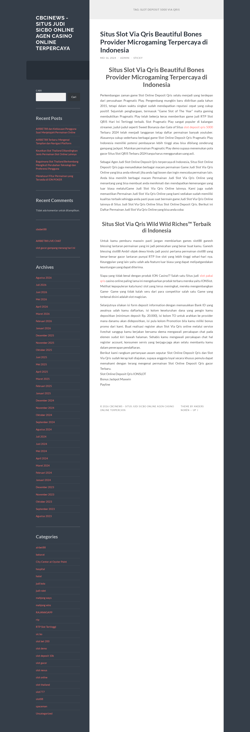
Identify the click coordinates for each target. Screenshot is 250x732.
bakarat (40, 554)
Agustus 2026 (44, 277)
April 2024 (42, 458)
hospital (40, 569)
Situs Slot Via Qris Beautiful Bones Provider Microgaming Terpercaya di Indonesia (154, 42)
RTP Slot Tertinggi (46, 626)
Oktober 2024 (44, 414)
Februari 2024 (44, 472)
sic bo (39, 634)
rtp (37, 619)
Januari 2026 (43, 328)
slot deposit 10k (45, 655)
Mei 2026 (41, 299)
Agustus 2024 (44, 429)
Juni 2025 (41, 357)
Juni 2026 (41, 292)
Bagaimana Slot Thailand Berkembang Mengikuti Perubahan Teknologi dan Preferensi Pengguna (57, 165)
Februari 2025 (44, 385)
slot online (41, 677)
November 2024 (45, 407)
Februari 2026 (44, 321)
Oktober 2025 (44, 349)
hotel (39, 576)
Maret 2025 (43, 378)
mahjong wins (43, 605)
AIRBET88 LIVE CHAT (48, 240)
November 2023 (45, 494)
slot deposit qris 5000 (198, 127)
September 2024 (45, 422)
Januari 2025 (43, 393)
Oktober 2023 (44, 501)
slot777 (40, 691)
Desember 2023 (45, 487)
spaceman (41, 706)
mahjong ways (44, 597)
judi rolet (41, 590)
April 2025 (42, 371)
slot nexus (41, 670)
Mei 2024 (41, 451)
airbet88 (41, 547)
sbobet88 (41, 229)
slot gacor (41, 662)
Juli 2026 (41, 284)
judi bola (40, 583)
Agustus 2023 (44, 516)
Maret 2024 (43, 465)
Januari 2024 (43, 479)
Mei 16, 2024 (108, 58)
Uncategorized (44, 713)
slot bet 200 (42, 641)
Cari (39, 90)
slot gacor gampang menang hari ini (55, 247)
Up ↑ (196, 410)
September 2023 (45, 508)
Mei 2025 (41, 364)
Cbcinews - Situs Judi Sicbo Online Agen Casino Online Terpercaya (55, 33)
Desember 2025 (45, 335)
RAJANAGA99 (44, 612)
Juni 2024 (41, 443)
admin (124, 58)
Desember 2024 (45, 400)
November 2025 (45, 342)
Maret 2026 (43, 313)
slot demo (41, 648)
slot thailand (43, 684)
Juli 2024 (41, 436)
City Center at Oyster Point (51, 561)
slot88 (39, 698)
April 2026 (42, 306)
